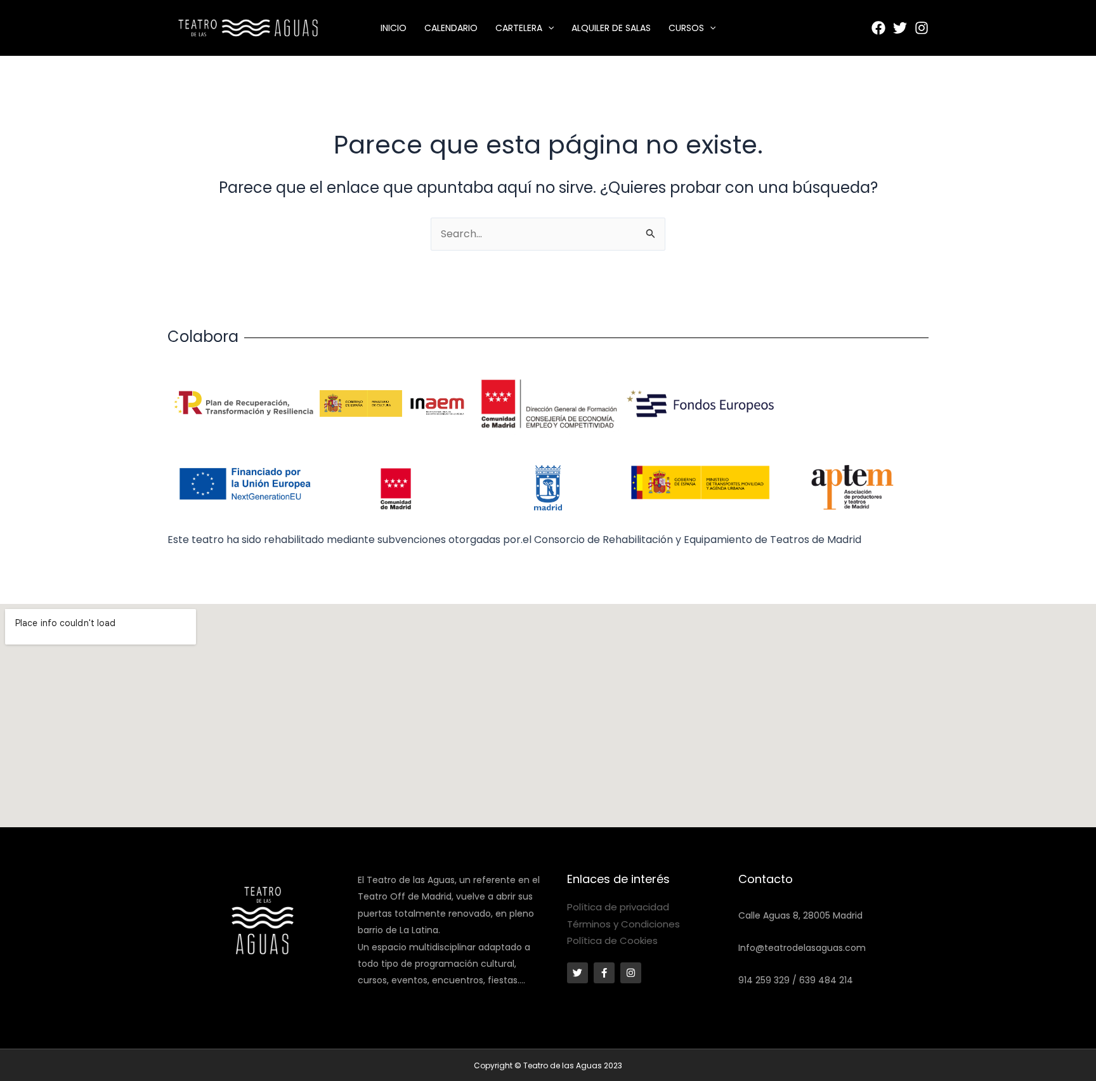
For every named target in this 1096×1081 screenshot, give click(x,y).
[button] (548, 27)
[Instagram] (922, 28)
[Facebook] (878, 28)
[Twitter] (900, 28)
